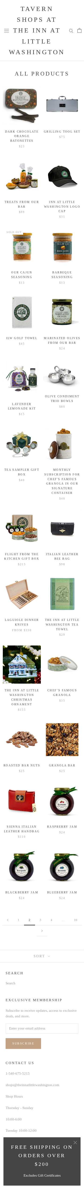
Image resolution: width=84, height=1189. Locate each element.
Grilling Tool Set (62, 131)
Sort (40, 956)
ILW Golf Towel (22, 338)
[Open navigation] (6, 31)
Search (10, 983)
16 (75, 920)
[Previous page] (7, 920)
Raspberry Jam (62, 826)
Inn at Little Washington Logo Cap (62, 206)
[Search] (71, 31)
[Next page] (42, 930)
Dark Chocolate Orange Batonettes (22, 136)
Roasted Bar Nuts (22, 765)
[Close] (75, 1142)
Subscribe (23, 1043)
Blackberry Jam (21, 892)
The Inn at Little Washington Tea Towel (62, 624)
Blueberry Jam (62, 892)
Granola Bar (62, 765)
